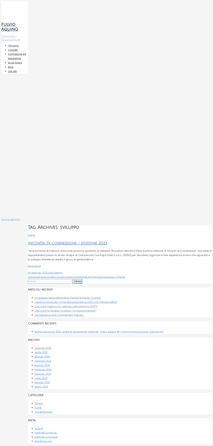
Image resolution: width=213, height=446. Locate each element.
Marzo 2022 (41, 386)
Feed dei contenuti (46, 432)
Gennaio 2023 (43, 374)
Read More (34, 266)
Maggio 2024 (42, 356)
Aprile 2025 (41, 352)
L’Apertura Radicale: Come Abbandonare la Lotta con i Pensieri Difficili (76, 302)
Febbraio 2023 (43, 369)
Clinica (39, 403)
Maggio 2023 (42, 365)
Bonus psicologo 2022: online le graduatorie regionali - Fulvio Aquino (75, 331)
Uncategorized (43, 412)
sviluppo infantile (115, 277)
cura (58, 277)
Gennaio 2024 (43, 361)
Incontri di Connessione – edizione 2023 (67, 243)
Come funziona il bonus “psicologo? (142, 331)
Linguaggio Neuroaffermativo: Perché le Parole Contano (68, 297)
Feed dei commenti (46, 437)
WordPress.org (43, 441)
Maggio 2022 (42, 382)
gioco (64, 277)
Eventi (31, 235)
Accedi (39, 428)
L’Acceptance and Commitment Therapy (59, 315)
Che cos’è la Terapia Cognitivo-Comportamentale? (65, 310)
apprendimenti (37, 277)
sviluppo (100, 277)
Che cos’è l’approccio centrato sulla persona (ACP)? (66, 306)
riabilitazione (87, 277)
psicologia (74, 277)
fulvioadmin (55, 272)
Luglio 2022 (41, 378)
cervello (50, 277)
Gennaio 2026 (43, 348)
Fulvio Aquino (10, 219)
